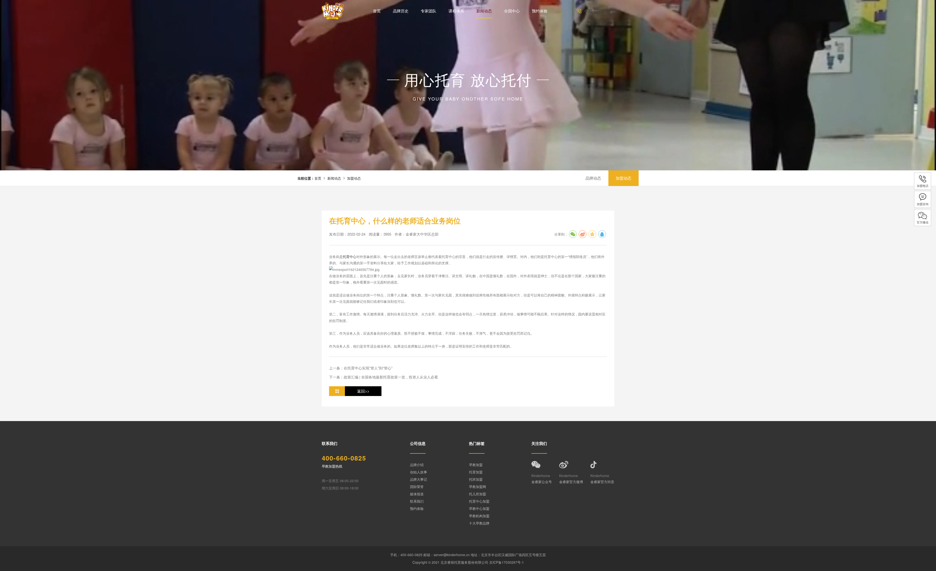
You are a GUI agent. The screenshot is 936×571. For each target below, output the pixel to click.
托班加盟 (476, 479)
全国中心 (512, 11)
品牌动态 (593, 178)
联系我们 (417, 501)
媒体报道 (417, 493)
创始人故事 (418, 472)
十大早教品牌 (479, 523)
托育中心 (349, 256)
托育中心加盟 (479, 501)
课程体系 (456, 11)
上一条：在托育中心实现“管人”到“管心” (360, 367)
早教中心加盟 (479, 508)
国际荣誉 (417, 486)
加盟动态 (354, 178)
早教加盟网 (477, 486)
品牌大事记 (418, 479)
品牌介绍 (417, 464)
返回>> (363, 391)
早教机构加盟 (479, 515)
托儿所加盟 (477, 493)
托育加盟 (476, 472)
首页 (377, 11)
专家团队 (428, 11)
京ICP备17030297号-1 (506, 562)
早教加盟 (476, 464)
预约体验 (539, 11)
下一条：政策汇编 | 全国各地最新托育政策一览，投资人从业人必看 (383, 376)
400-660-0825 (599, 11)
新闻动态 (484, 11)
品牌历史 (401, 11)
